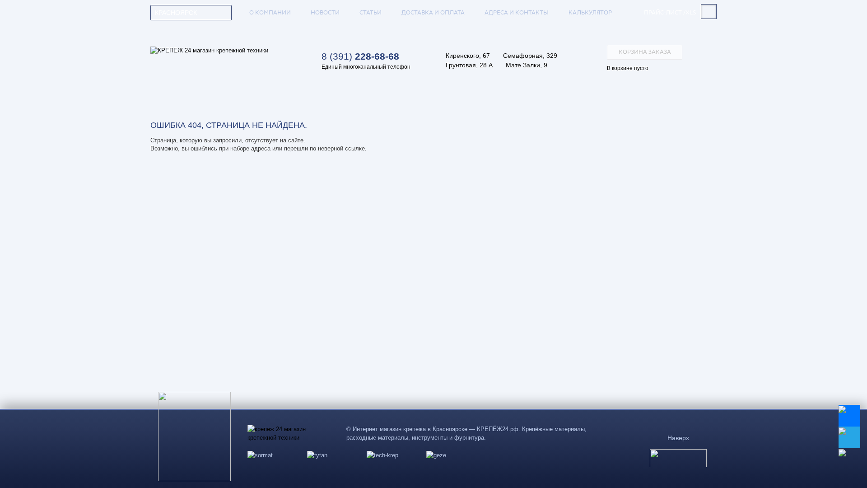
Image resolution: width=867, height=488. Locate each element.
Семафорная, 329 (530, 55)
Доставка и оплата (433, 12)
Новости (325, 12)
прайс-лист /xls (670, 12)
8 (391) (360, 56)
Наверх (678, 437)
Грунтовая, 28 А (469, 65)
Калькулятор (590, 12)
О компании (270, 12)
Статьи (370, 12)
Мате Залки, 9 (526, 65)
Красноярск (176, 12)
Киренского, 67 (468, 55)
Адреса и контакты (517, 12)
